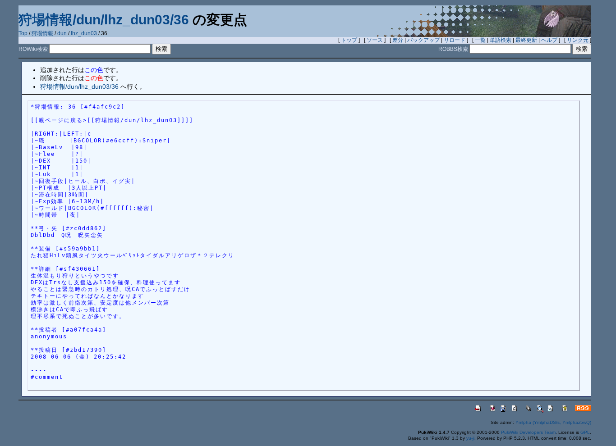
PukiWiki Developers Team (528, 432)
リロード (454, 40)
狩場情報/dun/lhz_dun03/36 (103, 19)
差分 (397, 40)
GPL (585, 432)
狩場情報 (42, 33)
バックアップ (423, 40)
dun (62, 33)
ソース (375, 40)
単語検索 (500, 40)
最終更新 (526, 40)
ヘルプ (549, 40)
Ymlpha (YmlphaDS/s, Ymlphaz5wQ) (553, 422)
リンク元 (577, 40)
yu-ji (470, 438)
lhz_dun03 (84, 33)
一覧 (480, 40)
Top (23, 33)
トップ (349, 40)
